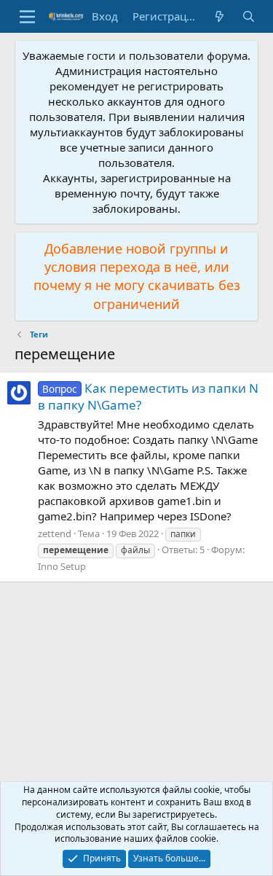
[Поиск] (248, 16)
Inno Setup (62, 566)
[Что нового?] (219, 16)
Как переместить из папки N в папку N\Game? (148, 397)
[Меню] (27, 16)
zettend (54, 533)
